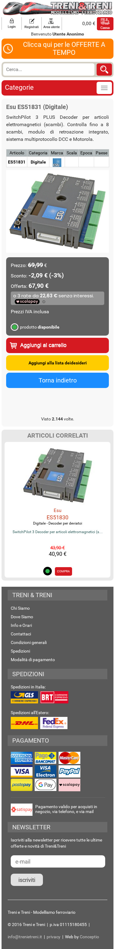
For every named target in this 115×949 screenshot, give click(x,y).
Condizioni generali (29, 642)
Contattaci (21, 633)
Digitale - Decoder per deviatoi (57, 523)
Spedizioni (20, 651)
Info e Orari (21, 625)
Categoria (38, 152)
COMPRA (63, 571)
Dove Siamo (22, 616)
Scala (72, 152)
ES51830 (57, 517)
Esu (57, 510)
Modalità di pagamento (33, 659)
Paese (101, 152)
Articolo (17, 152)
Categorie (19, 87)
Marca (57, 152)
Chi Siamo (20, 608)
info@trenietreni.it (25, 936)
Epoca (86, 152)
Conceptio (89, 936)
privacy (53, 936)
